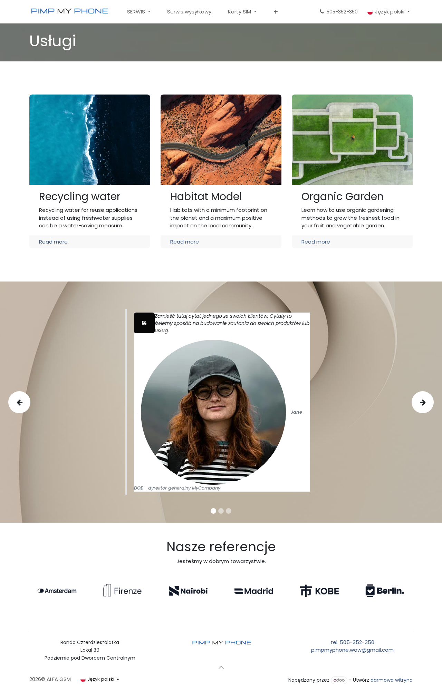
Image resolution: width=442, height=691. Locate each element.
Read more (53, 241)
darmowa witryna (392, 680)
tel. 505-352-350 (352, 642)
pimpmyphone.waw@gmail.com (352, 649)
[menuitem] (139, 12)
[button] (221, 667)
